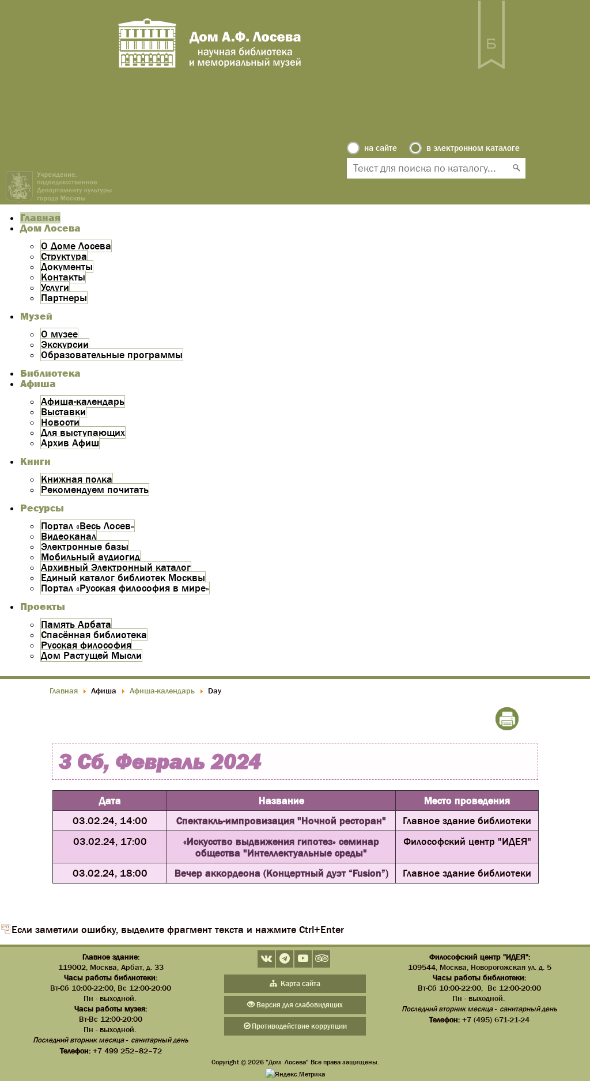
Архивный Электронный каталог (116, 567)
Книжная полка (76, 479)
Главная (40, 217)
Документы (67, 266)
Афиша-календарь (82, 401)
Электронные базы (84, 546)
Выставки (63, 412)
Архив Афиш (70, 443)
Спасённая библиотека (94, 634)
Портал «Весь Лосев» (87, 526)
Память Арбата (76, 624)
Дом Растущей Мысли (91, 655)
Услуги (55, 287)
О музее (59, 334)
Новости (60, 422)
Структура (64, 256)
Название (281, 800)
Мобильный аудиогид (90, 557)
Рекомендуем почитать (95, 489)
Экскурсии (65, 344)
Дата (110, 800)
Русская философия (86, 645)
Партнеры (64, 298)
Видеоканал (68, 536)
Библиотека (50, 373)
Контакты (63, 277)
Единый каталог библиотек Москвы (123, 577)
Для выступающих (83, 432)
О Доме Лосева (76, 246)
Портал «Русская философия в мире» (125, 588)
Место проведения (467, 800)
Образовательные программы (112, 355)
